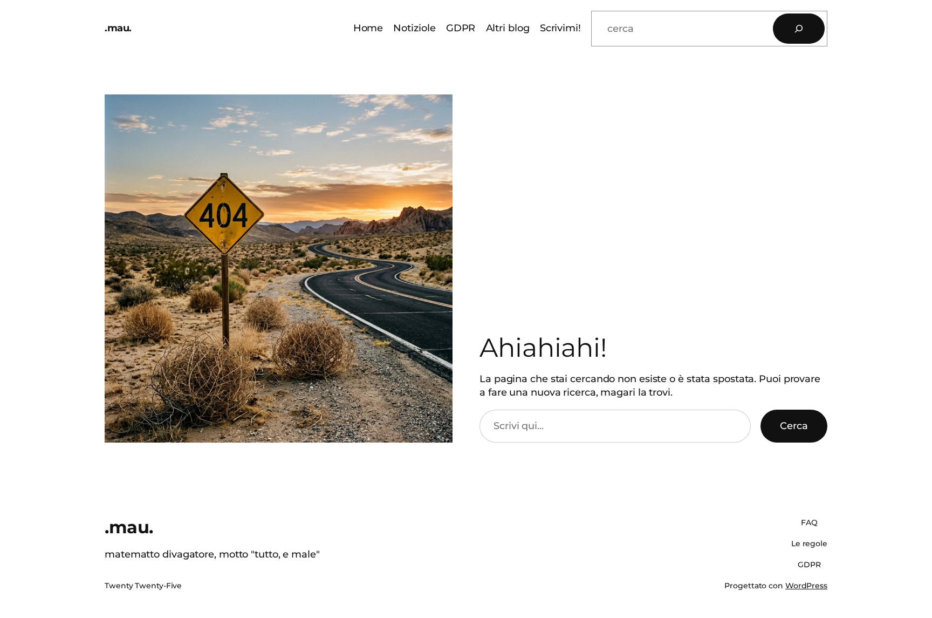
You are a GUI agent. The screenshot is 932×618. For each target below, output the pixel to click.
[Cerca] (799, 28)
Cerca (794, 426)
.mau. (118, 28)
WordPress (806, 585)
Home (368, 28)
